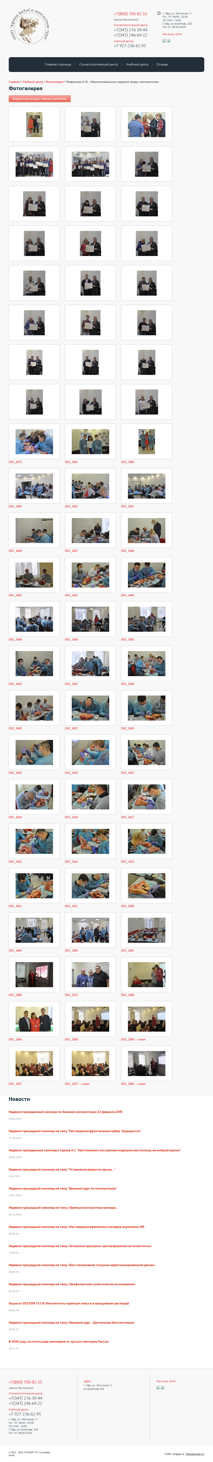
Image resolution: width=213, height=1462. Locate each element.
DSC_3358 (71, 1039)
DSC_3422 (127, 772)
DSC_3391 (127, 950)
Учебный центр (137, 64)
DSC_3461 (71, 462)
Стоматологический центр (98, 64)
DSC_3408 (127, 906)
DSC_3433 (15, 684)
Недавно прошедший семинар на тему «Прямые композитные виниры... (63, 1208)
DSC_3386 (15, 995)
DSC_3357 (15, 1083)
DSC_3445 (15, 595)
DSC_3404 (15, 950)
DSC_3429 (127, 684)
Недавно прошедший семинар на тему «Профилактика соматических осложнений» (72, 1284)
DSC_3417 (127, 817)
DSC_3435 (127, 639)
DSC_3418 (71, 817)
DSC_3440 (127, 595)
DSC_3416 (15, 861)
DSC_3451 (127, 506)
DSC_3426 (127, 728)
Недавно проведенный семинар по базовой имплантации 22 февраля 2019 (65, 1112)
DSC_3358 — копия (133, 1039)
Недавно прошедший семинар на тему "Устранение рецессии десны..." (62, 1170)
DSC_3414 (71, 861)
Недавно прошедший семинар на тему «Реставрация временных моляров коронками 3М (76, 1227)
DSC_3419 (15, 817)
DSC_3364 (15, 1039)
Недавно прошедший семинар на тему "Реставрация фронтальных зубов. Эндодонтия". (75, 1131)
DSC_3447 (71, 550)
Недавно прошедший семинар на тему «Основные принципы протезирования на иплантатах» (80, 1246)
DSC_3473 (15, 462)
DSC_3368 (127, 995)
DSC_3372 (71, 995)
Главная (14, 81)
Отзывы (162, 64)
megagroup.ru (195, 1454)
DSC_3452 (71, 506)
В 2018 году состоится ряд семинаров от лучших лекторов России (59, 1342)
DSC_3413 (127, 861)
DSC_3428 (15, 728)
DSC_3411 (71, 906)
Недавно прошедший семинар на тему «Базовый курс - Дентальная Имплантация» (72, 1323)
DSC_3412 (15, 906)
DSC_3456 (15, 506)
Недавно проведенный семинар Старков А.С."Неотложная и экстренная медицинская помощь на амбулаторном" (95, 1150)
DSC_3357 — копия (77, 1083)
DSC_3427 (71, 728)
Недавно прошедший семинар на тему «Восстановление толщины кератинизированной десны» (82, 1265)
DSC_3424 (15, 772)
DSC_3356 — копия (133, 1083)
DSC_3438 (15, 639)
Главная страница (58, 64)
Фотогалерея (55, 81)
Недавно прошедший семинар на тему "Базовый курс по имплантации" (63, 1189)
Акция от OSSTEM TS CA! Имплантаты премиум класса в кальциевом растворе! (69, 1304)
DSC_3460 (127, 462)
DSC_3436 (71, 639)
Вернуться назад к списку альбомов (40, 98)
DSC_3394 (71, 950)
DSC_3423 (71, 772)
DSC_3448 (15, 550)
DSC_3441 (71, 595)
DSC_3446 (127, 550)
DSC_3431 (71, 684)
